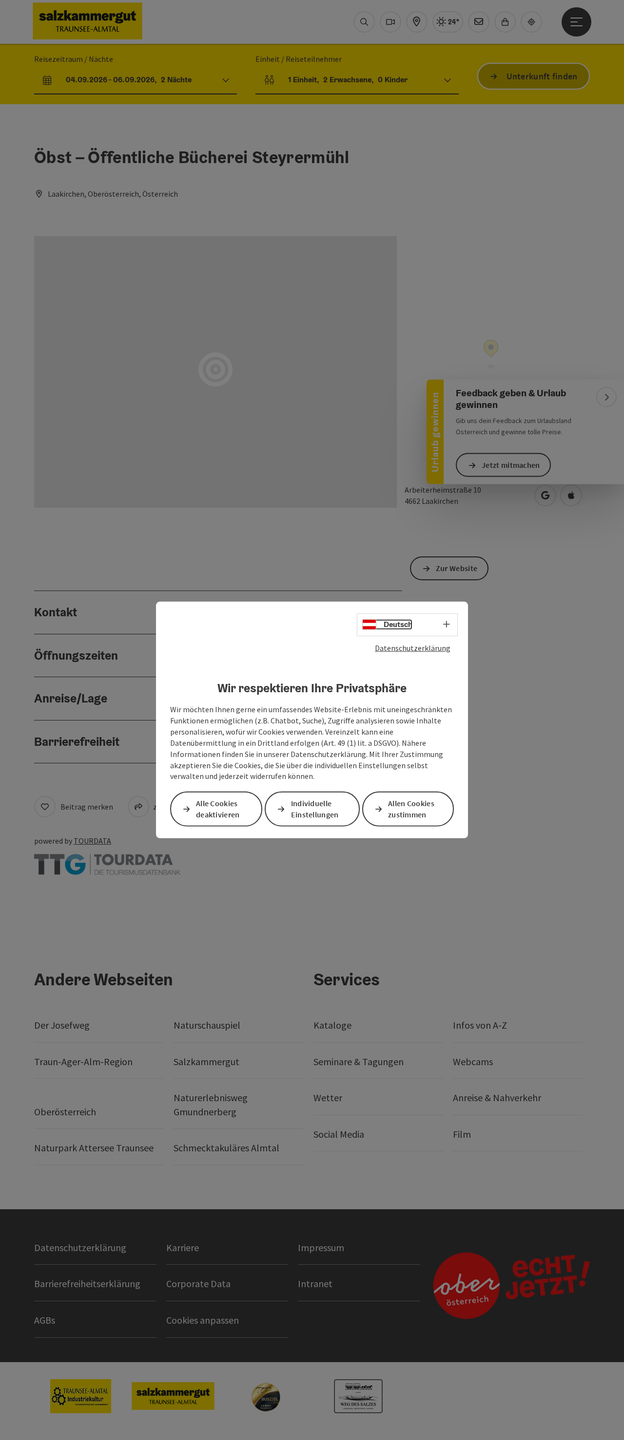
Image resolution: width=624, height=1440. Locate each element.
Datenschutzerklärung (412, 648)
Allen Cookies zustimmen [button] (411, 808)
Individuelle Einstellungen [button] (315, 808)
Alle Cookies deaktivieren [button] (218, 808)
